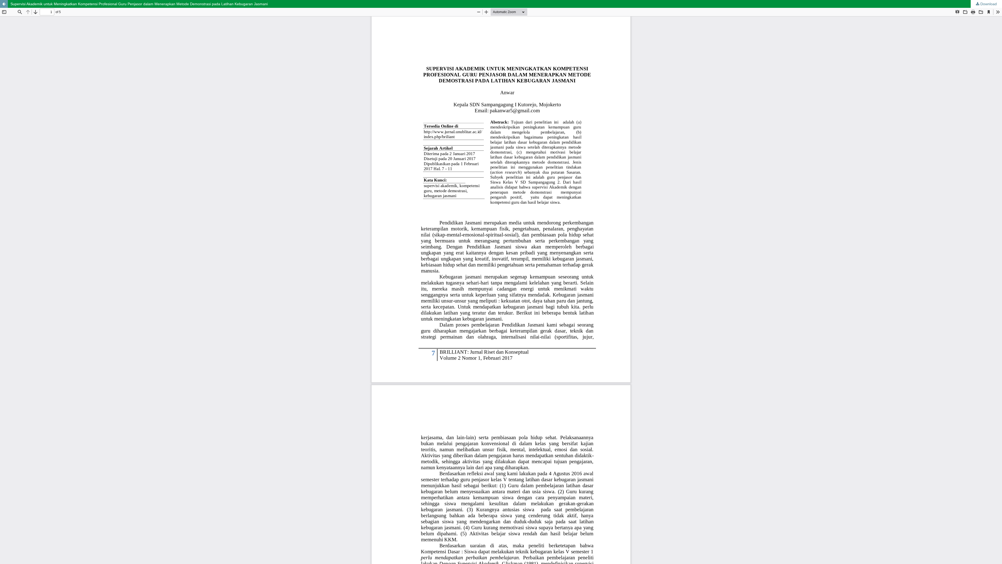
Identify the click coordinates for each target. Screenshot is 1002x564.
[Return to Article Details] (4, 4)
